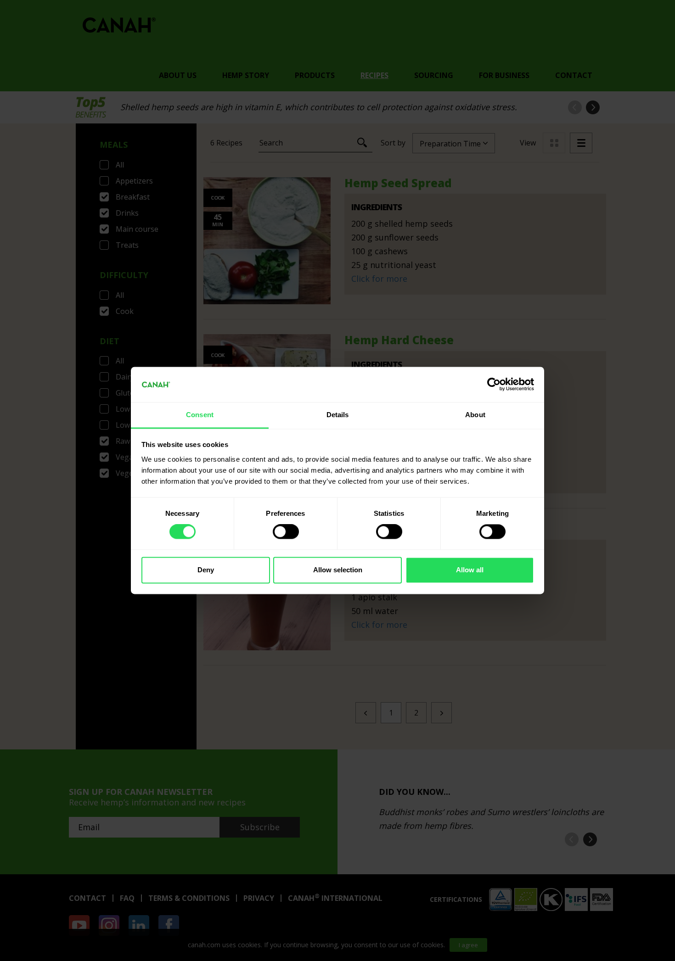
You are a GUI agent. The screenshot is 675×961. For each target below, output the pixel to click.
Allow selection (337, 570)
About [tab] (475, 415)
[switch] (286, 532)
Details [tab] (337, 415)
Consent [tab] (200, 415)
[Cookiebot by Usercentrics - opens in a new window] (494, 384)
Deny (205, 570)
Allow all (470, 570)
